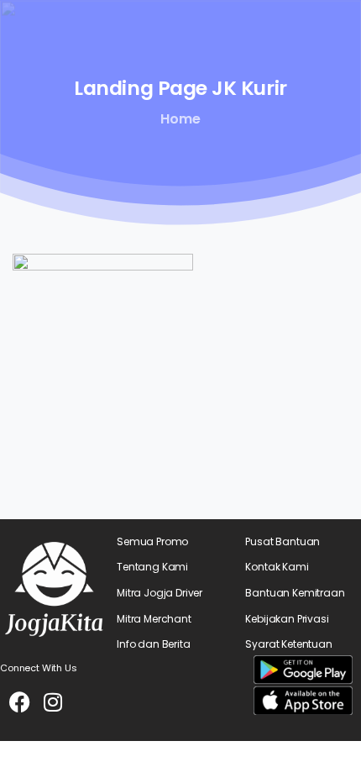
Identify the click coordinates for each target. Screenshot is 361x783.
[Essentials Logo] (54, 589)
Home (180, 119)
